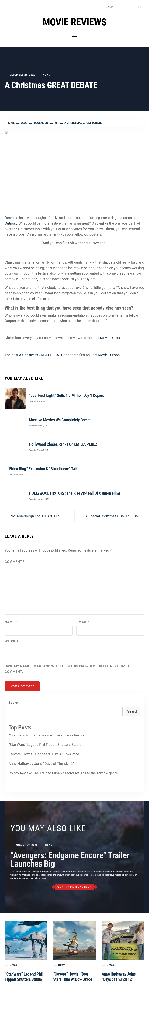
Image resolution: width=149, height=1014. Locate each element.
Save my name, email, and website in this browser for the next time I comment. (67, 669)
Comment (14, 562)
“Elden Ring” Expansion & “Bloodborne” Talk (43, 468)
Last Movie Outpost (108, 338)
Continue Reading (73, 886)
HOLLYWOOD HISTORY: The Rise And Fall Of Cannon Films (74, 493)
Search (14, 703)
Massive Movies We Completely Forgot (60, 419)
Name (11, 622)
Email (82, 622)
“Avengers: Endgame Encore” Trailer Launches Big (47, 735)
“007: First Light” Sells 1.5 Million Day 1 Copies (66, 395)
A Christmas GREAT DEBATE (41, 355)
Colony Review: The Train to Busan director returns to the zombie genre (63, 773)
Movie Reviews (74, 22)
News (46, 74)
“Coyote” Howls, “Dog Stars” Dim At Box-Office (44, 754)
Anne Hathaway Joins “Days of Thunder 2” (41, 764)
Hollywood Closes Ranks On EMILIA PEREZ (63, 444)
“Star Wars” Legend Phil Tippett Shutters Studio (45, 745)
